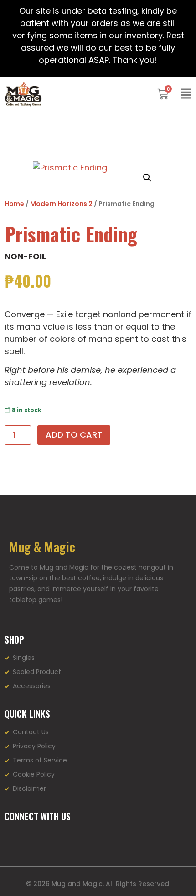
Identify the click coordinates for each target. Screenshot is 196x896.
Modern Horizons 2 (61, 203)
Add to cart (74, 434)
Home (14, 203)
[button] (147, 178)
